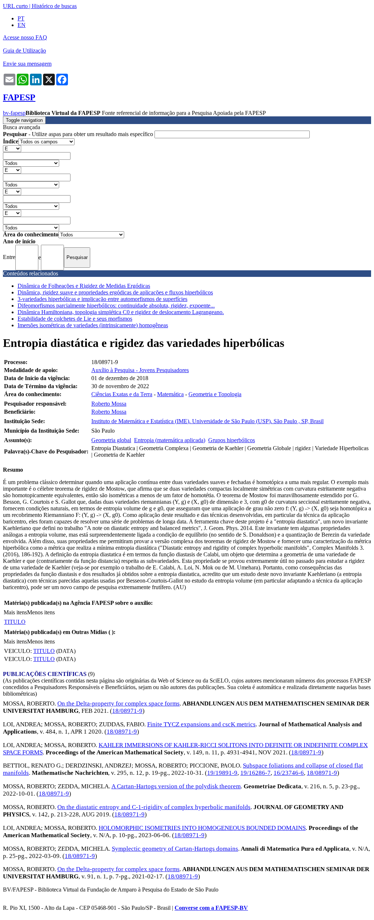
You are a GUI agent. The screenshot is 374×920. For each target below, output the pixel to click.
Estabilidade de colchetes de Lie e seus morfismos (75, 319)
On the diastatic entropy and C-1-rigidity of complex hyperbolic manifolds (154, 807)
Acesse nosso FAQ (25, 37)
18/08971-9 (127, 710)
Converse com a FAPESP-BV (211, 908)
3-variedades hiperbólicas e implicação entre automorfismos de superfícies (102, 299)
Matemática (170, 394)
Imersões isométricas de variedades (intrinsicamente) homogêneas (93, 325)
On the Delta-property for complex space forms (118, 703)
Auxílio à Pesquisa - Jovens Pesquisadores (140, 370)
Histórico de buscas (54, 6)
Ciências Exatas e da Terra (121, 394)
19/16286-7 (255, 772)
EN (22, 25)
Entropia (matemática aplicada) (169, 440)
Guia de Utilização (24, 50)
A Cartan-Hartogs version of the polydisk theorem (176, 786)
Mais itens (15, 612)
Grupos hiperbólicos (231, 440)
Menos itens (41, 612)
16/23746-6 (289, 772)
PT (21, 18)
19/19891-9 (222, 772)
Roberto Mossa (108, 404)
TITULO (15, 622)
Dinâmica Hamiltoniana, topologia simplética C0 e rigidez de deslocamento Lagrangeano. (121, 312)
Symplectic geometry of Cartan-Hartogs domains (175, 848)
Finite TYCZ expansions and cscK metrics (201, 724)
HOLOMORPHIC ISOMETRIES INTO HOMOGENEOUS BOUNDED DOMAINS (202, 827)
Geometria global (111, 440)
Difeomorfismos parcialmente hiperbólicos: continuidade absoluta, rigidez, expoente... (116, 305)
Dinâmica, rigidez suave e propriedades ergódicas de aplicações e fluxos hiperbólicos (115, 292)
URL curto (15, 6)
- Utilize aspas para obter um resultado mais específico (78, 134)
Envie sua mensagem (27, 64)
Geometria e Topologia (214, 394)
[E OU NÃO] (12, 148)
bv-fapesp (14, 113)
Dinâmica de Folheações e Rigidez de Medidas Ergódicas (84, 286)
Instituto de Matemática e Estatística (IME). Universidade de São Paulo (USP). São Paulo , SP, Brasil (207, 421)
